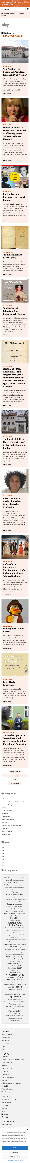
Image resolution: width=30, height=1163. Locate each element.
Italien (21, 942)
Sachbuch (17, 987)
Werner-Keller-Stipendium (14, 1012)
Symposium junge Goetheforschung (15, 999)
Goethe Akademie (8, 927)
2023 (3, 856)
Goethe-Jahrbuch (10, 913)
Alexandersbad (11, 877)
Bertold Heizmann (12, 882)
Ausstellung (11, 880)
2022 (3, 859)
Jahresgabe (8, 944)
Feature (4, 808)
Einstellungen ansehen (15, 1156)
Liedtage (8, 956)
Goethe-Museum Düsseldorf (15, 917)
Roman (24, 984)
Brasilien (7, 885)
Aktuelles (5, 799)
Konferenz (22, 949)
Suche (6, 1117)
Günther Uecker (21, 930)
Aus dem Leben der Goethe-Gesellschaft (15, 802)
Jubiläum (13, 947)
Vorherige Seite (15, 771)
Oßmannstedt (6, 984)
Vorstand (12, 1004)
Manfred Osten (14, 956)
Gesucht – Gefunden (8, 1127)
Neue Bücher (6, 817)
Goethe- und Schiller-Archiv (15, 924)
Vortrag (18, 1004)
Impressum (20, 1160)
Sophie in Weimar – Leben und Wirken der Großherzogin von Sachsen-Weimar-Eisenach (14, 133)
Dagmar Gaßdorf (8, 887)
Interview (5, 814)
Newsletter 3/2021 (15, 975)
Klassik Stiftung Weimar (11, 949)
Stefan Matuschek (20, 994)
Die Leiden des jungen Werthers (15, 891)
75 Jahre (5, 877)
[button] (27, 1129)
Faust (22, 894)
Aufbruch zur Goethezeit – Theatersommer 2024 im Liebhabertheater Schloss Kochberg (14, 570)
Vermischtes (6, 834)
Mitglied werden (7, 1102)
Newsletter (21, 959)
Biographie (21, 882)
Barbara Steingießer (20, 880)
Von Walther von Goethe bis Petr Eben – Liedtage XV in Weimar (15, 72)
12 (15, 780)
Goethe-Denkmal (9, 906)
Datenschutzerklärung (12, 1160)
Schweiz (21, 992)
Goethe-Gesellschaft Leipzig (14, 909)
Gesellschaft (6, 1043)
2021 (3, 862)
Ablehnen (15, 1152)
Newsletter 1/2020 (15, 961)
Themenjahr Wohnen (19, 1002)
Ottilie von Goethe (20, 982)
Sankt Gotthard (19, 989)
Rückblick (5, 828)
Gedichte (20, 902)
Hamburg (15, 932)
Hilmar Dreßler (15, 937)
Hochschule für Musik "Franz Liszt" (15, 939)
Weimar (14, 1009)
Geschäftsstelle (18, 904)
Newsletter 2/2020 (15, 968)
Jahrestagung (16, 944)
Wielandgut (21, 1015)
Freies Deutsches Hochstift (10, 899)
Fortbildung (12, 897)
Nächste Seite (15, 784)
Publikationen (6, 1037)
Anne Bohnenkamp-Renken (20, 877)
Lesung (20, 952)
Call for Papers (18, 885)
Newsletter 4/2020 (15, 977)
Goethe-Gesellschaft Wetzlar (14, 911)
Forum (4, 1111)
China (24, 885)
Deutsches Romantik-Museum (18, 887)
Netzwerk (5, 1046)
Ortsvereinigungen (8, 820)
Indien (10, 942)
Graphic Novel (9, 930)
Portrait (18, 984)
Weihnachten (20, 1006)
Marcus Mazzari (21, 956)
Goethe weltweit (7, 811)
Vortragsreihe (11, 1006)
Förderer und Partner (9, 1099)
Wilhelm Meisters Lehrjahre (15, 1018)
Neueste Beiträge (9, 13)
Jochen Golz (23, 944)
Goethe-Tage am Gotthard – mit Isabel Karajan (14, 197)
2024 (3, 854)
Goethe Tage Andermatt (18, 927)
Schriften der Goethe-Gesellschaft (12, 992)
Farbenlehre (15, 894)
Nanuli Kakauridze (10, 959)
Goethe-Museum (21, 913)
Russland (9, 987)
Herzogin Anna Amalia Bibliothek (15, 935)
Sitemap (6, 1114)
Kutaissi (14, 952)
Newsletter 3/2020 (15, 973)
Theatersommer (8, 1001)
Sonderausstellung (8, 994)
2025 (3, 851)
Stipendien (5, 1040)
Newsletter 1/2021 (14, 963)
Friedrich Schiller (12, 902)
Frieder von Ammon (22, 899)
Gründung (15, 930)
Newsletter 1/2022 (14, 966)
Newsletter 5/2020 (15, 979)
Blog (3, 1049)
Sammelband (11, 989)
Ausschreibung (7, 805)
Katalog (19, 947)
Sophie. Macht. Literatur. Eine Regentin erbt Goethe (14, 311)
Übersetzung (15, 1020)
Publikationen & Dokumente (11, 825)
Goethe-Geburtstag (18, 906)
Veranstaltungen (7, 831)
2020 (3, 865)
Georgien (10, 904)
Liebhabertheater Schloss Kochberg (15, 954)
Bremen (12, 885)
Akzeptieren (15, 1147)
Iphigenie (14, 942)
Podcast (4, 822)
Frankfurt (17, 897)
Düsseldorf (8, 894)
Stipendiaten (15, 997)
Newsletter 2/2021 (14, 970)
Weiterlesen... (7, 94)
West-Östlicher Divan (12, 1016)
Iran (18, 942)
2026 (3, 848)
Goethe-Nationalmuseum (15, 920)
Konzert (10, 952)
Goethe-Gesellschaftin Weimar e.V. (10, 3)
